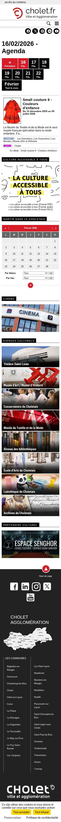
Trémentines (40, 755)
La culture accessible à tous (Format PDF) (31, 204)
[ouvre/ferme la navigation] (56, 23)
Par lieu (10, 278)
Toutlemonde (40, 748)
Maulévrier (39, 673)
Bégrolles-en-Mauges (13, 668)
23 (6, 266)
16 (6, 260)
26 (30, 266)
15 (55, 254)
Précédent (10, 63)
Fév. (23, 63)
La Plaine (11, 711)
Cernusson (12, 676)
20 (38, 260)
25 (22, 266)
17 (14, 260)
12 (30, 254)
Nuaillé (37, 697)
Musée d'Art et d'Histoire (25, 141)
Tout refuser (42, 812)
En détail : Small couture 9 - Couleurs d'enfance (33, 150)
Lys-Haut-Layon (41, 666)
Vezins (37, 762)
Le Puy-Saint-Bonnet (13, 747)
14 (47, 254)
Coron (10, 704)
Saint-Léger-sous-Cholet (42, 726)
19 (30, 260)
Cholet (18, 146)
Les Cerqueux (14, 755)
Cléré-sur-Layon (14, 697)
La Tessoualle (14, 731)
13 (38, 254)
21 (47, 260)
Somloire (38, 741)
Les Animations (24, 138)
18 (22, 260)
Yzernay (38, 769)
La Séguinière (13, 724)
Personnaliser (12, 817)
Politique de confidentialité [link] (42, 817)
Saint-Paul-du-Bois (43, 734)
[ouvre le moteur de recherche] (48, 23)
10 (14, 254)
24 (14, 266)
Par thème (10, 273)
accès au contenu (15, 2)
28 (47, 266)
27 (38, 266)
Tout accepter (21, 812)
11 (22, 254)
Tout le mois (12, 85)
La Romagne (13, 717)
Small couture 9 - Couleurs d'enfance (37, 104)
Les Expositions (42, 138)
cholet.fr (40, 10)
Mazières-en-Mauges (40, 682)
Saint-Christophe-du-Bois (44, 716)
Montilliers (39, 690)
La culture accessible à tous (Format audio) (31, 207)
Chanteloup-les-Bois (17, 683)
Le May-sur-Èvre (15, 738)
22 (55, 260)
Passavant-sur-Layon (41, 706)
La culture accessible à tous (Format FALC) (31, 209)
